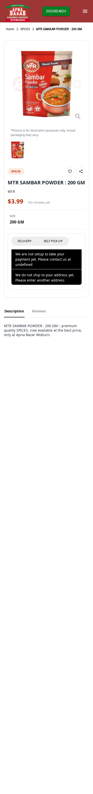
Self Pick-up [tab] (53, 241)
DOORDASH (56, 11)
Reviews (39, 311)
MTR (11, 191)
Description (14, 311)
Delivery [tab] (25, 241)
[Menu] (85, 11)
